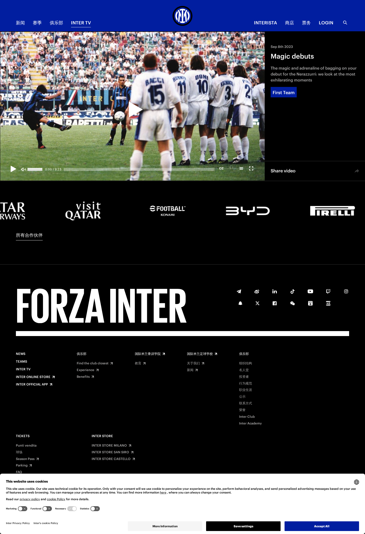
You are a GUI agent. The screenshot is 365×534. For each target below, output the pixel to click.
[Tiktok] (292, 291)
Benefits (83, 377)
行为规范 (245, 383)
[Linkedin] (275, 291)
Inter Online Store (33, 377)
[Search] (345, 23)
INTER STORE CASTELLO (111, 459)
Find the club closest (93, 363)
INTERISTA (265, 23)
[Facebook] (275, 303)
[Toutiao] (328, 303)
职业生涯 (245, 390)
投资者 (244, 377)
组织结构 (245, 363)
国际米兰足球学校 (200, 354)
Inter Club (247, 417)
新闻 (20, 23)
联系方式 (245, 403)
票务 (306, 23)
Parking (22, 465)
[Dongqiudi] (310, 303)
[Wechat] (292, 303)
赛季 (37, 23)
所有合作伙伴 (29, 235)
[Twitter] (257, 303)
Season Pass (25, 459)
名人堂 (244, 370)
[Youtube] (310, 291)
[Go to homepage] (182, 16)
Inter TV (81, 23)
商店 (289, 23)
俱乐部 (56, 23)
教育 (138, 363)
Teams (21, 362)
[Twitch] (328, 291)
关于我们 (193, 363)
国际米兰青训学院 (148, 354)
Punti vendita (26, 446)
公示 (242, 397)
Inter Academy (250, 423)
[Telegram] (239, 291)
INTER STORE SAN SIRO (110, 452)
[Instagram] (346, 291)
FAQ (19, 472)
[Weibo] (257, 291)
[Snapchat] (240, 303)
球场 (19, 452)
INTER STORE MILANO (109, 446)
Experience (85, 370)
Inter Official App (32, 384)
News (20, 354)
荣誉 (242, 410)
